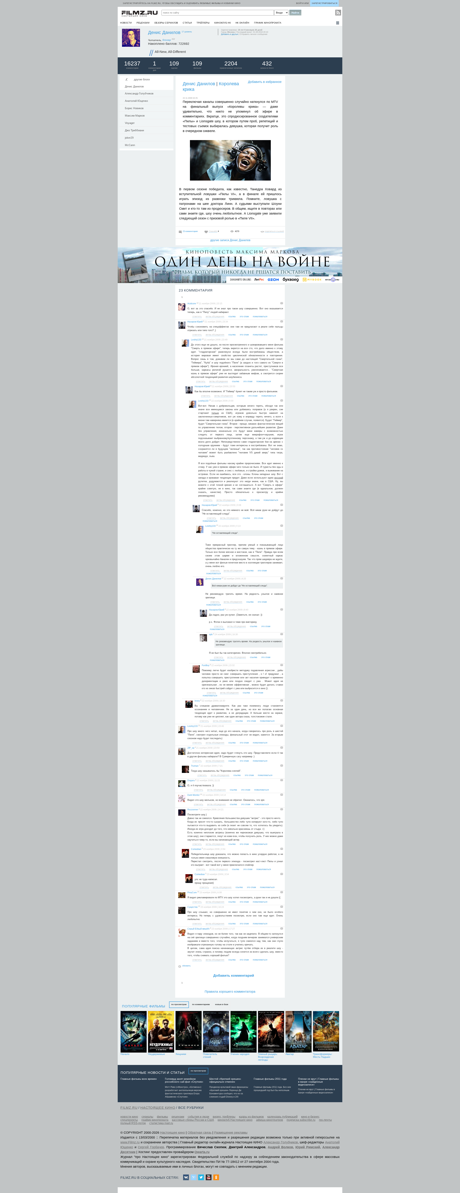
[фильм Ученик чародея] (244, 1032)
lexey (197, 701)
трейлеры (203, 23)
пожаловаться (260, 316)
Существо (192, 907)
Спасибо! (213, 231)
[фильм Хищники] (189, 1032)
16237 (132, 63)
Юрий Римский (307, 1147)
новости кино (129, 1116)
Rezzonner (192, 809)
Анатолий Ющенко (136, 100)
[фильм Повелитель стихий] (216, 1032)
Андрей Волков (280, 1147)
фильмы (162, 1116)
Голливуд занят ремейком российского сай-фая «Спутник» (184, 1080)
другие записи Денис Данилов (230, 240)
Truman (195, 766)
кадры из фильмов (251, 1116)
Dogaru (191, 780)
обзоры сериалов (166, 23)
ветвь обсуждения (215, 316)
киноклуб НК (222, 23)
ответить (197, 316)
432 (267, 63)
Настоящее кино (172, 1132)
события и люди (198, 1116)
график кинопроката (267, 23)
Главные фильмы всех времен (139, 1078)
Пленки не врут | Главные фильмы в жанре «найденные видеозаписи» (318, 1081)
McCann (130, 145)
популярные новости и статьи (153, 1072)
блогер (168, 39)
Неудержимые (156, 1054)
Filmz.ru (128, 1108)
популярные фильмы (143, 1006)
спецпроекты (129, 1119)
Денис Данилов (164, 32)
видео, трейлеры (224, 1116)
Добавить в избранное (265, 82)
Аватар (290, 1054)
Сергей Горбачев (151, 1147)
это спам (244, 316)
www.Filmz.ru (130, 1142)
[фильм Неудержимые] (161, 1032)
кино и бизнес (310, 1116)
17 (222, 578)
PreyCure (192, 892)
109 (174, 63)
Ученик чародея (240, 1054)
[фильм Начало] (134, 1032)
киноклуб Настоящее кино (235, 1119)
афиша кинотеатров (269, 1119)
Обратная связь (199, 1132)
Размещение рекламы (230, 1132)
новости (126, 23)
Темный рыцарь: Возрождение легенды (268, 1057)
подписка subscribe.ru (301, 1119)
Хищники (181, 1054)
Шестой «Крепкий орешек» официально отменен (225, 1080)
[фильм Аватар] (299, 1032)
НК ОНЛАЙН (242, 23)
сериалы (147, 1116)
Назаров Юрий (195, 321)
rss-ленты (325, 1119)
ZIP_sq (190, 748)
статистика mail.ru (161, 1123)
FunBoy (205, 665)
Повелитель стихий (210, 1055)
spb (211, 634)
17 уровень (187, 32)
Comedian (196, 849)
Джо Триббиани (134, 130)
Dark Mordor (193, 795)
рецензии (143, 23)
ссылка (232, 316)
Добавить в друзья (229, 34)
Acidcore (191, 303)
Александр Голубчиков (139, 93)
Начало (125, 1054)
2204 (230, 63)
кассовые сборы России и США (193, 1119)
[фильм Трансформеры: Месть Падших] (326, 1032)
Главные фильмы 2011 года (270, 1078)
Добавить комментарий (233, 975)
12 (197, 303)
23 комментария (190, 231)
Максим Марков (135, 115)
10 (201, 794)
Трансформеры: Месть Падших (322, 1055)
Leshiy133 (196, 339)
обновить (186, 966)
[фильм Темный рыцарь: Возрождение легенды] (271, 1032)
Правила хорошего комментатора (230, 991)
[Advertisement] (314, 129)
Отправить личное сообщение (253, 34)
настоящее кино (157, 1108)
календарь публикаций (282, 1116)
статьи (187, 23)
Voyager (130, 123)
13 (203, 339)
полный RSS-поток (133, 1123)
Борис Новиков (134, 108)
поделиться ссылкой (274, 231)
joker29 (129, 137)
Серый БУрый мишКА (198, 929)
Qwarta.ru (202, 1152)
